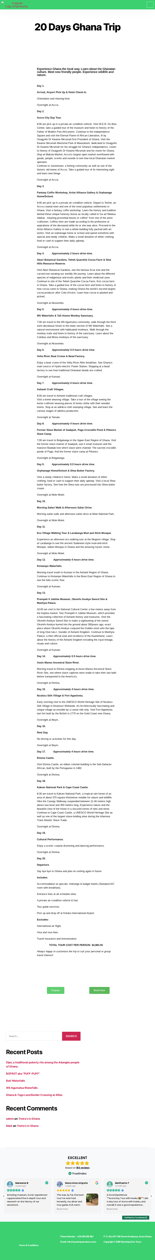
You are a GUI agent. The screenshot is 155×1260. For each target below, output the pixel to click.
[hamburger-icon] (150, 5)
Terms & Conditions (28, 1245)
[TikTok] (38, 1238)
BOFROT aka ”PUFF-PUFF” (23, 1073)
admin (10, 1118)
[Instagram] (29, 1238)
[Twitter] (25, 1238)
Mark (9, 1125)
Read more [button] (62, 1209)
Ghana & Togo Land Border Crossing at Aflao (34, 1095)
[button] (151, 1196)
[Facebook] (21, 1238)
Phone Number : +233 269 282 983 (76, 1236)
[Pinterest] (34, 1238)
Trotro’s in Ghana (29, 1118)
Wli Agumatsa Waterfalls (22, 1087)
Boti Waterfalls (15, 1080)
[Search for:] (33, 1037)
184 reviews (83, 1167)
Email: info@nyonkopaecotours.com (78, 1241)
